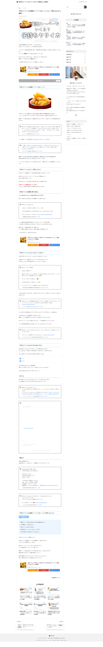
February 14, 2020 (43, 396)
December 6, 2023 (44, 287)
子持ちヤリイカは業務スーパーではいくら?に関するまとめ (76, 139)
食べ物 (76, 59)
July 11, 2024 (45, 337)
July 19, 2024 (39, 504)
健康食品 (76, 54)
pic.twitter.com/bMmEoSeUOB (28, 304)
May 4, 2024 (37, 216)
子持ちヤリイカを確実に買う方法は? (74, 128)
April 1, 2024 (37, 487)
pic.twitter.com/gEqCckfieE (53, 393)
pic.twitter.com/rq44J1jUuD (32, 131)
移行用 (58, 577)
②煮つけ (69, 136)
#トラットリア (44, 393)
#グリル (57, 392)
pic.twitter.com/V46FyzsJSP (52, 485)
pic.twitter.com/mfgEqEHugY (42, 285)
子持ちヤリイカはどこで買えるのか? (74, 126)
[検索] (86, 2)
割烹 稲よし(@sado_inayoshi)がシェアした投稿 (41, 450)
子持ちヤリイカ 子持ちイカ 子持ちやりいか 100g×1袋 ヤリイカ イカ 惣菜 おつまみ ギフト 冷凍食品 (43, 68)
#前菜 (29, 393)
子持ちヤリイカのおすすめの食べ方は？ (74, 132)
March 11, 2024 (38, 151)
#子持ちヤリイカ (52, 392)
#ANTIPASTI (24, 393)
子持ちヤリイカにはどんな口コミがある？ (74, 130)
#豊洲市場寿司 (43, 485)
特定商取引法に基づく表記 (59, 638)
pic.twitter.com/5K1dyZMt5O (46, 214)
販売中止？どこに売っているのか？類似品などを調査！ (34, 2)
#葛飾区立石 (38, 393)
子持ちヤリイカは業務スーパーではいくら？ (75, 124)
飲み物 (76, 62)
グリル (23, 358)
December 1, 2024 (39, 306)
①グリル (69, 134)
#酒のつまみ (33, 393)
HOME (52, 635)
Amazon (41, 110)
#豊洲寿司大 (36, 485)
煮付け (23, 360)
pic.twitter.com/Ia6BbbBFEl (27, 148)
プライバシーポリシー (42, 638)
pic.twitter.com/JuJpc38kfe (48, 334)
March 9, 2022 (36, 133)
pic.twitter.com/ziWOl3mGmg (41, 502)
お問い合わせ (50, 638)
